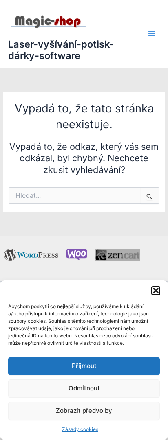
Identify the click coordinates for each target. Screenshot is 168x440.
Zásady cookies (80, 429)
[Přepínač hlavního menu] (152, 34)
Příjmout (84, 366)
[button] (156, 291)
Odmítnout (84, 388)
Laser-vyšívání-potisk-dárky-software (61, 49)
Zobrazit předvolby (84, 410)
